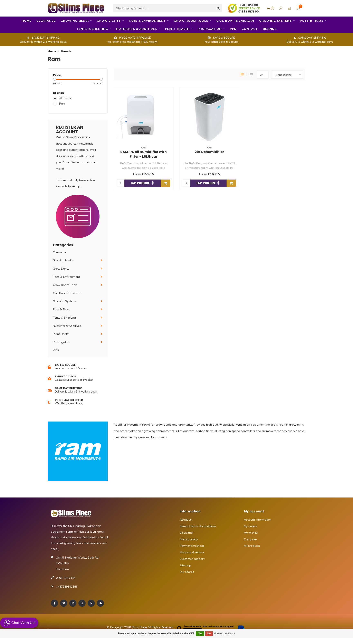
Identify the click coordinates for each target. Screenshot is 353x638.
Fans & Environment (147, 20)
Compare (250, 539)
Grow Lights (109, 20)
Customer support (192, 559)
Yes (200, 633)
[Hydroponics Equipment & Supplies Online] (76, 7)
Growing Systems (275, 20)
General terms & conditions (198, 526)
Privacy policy (189, 539)
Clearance (46, 20)
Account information (257, 519)
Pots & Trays (311, 20)
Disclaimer (186, 532)
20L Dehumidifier (209, 151)
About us (186, 519)
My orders (250, 526)
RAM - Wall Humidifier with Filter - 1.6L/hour (143, 154)
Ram (62, 103)
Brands (270, 29)
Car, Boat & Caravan (235, 20)
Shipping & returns (192, 552)
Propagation (210, 29)
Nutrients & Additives (136, 29)
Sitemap (185, 565)
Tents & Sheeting (92, 29)
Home (26, 20)
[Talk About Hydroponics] (244, 8)
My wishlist (251, 532)
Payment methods (192, 546)
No (209, 633)
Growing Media (75, 20)
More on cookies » (224, 633)
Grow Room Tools (191, 20)
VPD (233, 29)
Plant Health (177, 29)
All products (252, 546)
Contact (250, 29)
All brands (65, 98)
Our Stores (187, 572)
